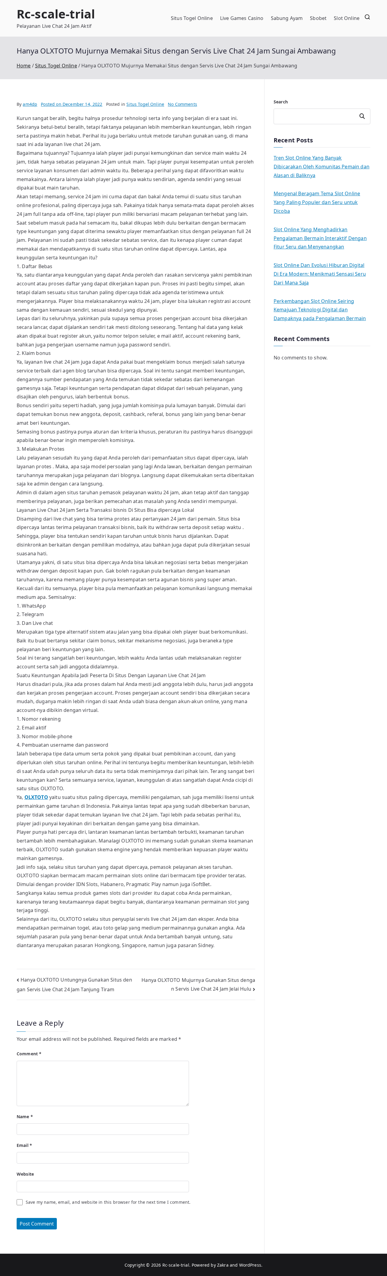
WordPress (250, 1265)
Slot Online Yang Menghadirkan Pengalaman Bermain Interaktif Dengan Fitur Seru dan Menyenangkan (320, 238)
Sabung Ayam (287, 18)
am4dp (30, 104)
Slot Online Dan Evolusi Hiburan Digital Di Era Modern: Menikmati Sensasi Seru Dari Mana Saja (320, 274)
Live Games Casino (242, 18)
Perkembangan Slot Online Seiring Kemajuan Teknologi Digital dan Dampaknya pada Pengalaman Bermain (320, 310)
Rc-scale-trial (56, 13)
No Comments (182, 104)
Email (24, 1145)
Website (25, 1174)
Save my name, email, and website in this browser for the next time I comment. (108, 1202)
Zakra (223, 1265)
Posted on (71, 104)
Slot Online (346, 18)
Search (281, 102)
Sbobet (318, 18)
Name (25, 1116)
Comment (29, 1054)
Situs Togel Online (192, 18)
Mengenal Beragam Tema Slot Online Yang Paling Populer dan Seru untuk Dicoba (317, 202)
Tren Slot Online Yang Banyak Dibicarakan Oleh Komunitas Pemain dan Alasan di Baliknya (321, 166)
